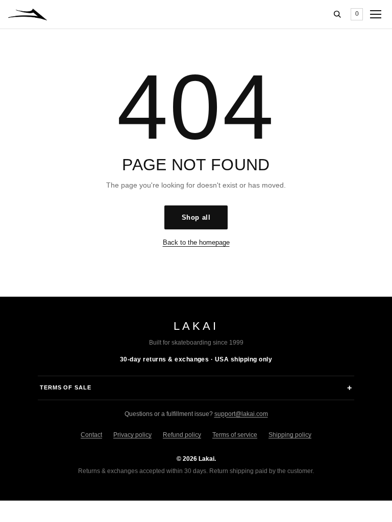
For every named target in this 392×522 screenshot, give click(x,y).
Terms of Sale (65, 387)
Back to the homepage (196, 242)
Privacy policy (132, 434)
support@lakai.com (241, 413)
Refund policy (182, 434)
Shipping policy (289, 434)
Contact (91, 434)
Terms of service (234, 434)
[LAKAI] (27, 14)
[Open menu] (376, 14)
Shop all (196, 217)
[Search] (337, 14)
